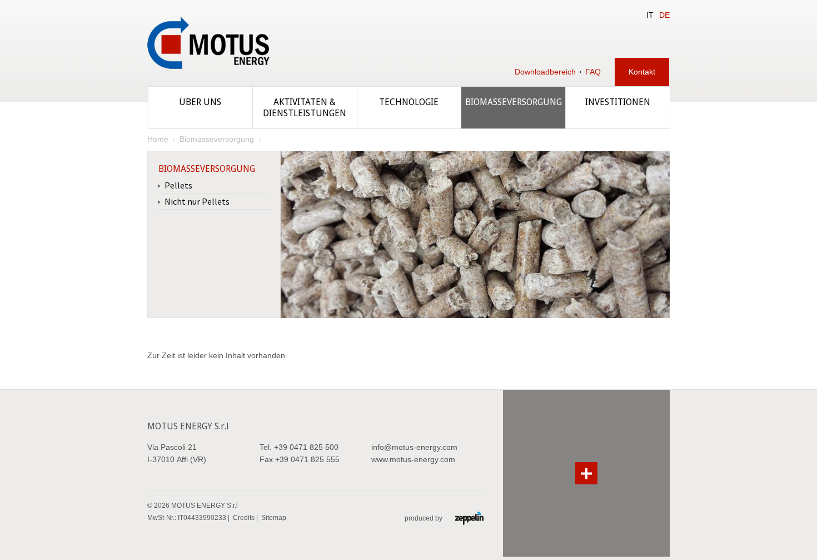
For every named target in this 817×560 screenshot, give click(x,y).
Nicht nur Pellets (197, 201)
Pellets (178, 185)
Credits (244, 518)
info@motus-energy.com (414, 447)
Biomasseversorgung (513, 102)
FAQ (593, 71)
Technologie (409, 102)
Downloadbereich (545, 71)
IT (650, 15)
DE (664, 15)
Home (157, 139)
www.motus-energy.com (413, 459)
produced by (424, 518)
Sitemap (273, 518)
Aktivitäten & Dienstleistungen (304, 107)
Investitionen (617, 102)
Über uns (200, 102)
